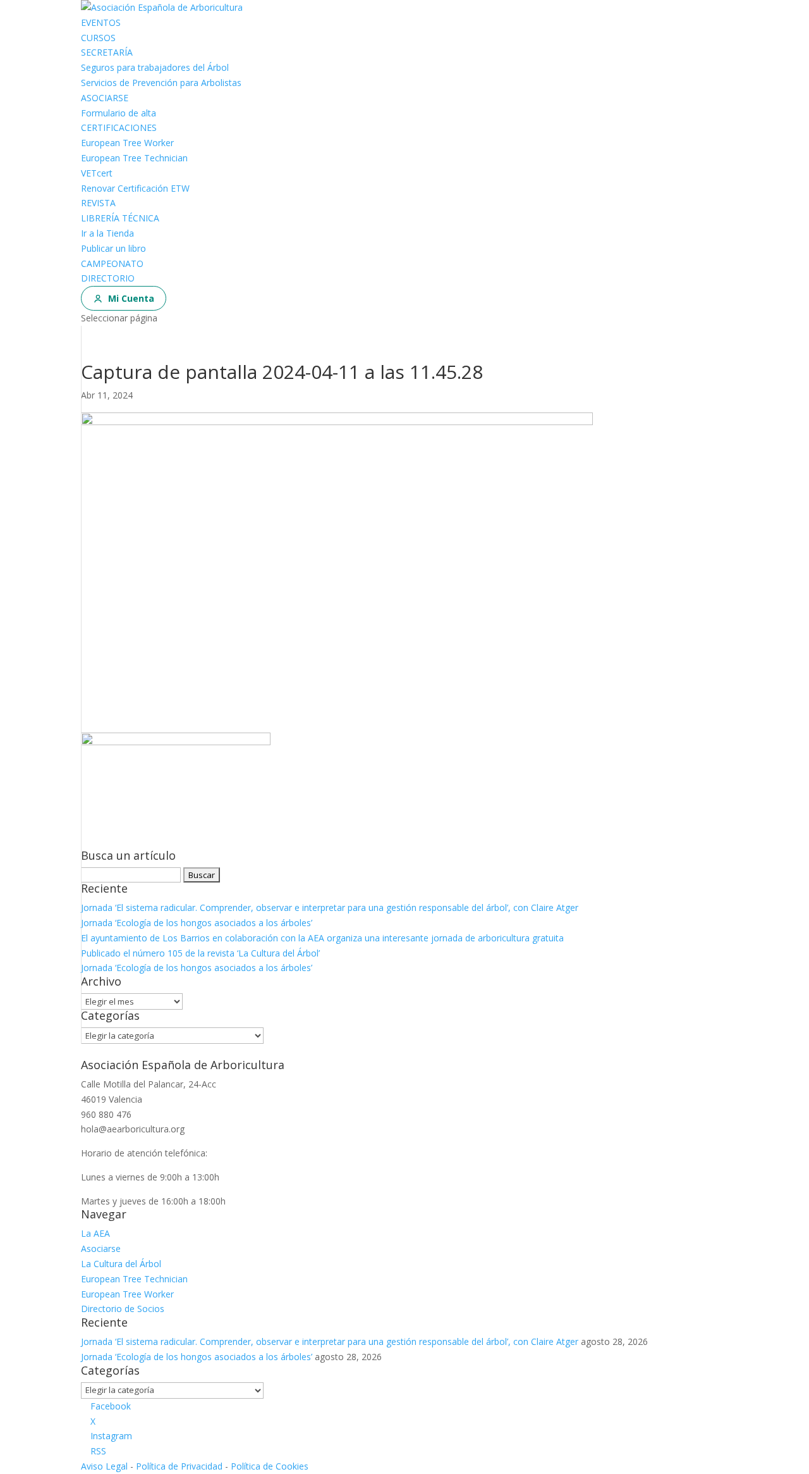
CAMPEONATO (112, 263)
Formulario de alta (118, 113)
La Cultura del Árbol (121, 1264)
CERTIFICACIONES (119, 127)
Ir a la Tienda (107, 233)
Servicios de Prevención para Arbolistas (161, 83)
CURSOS (98, 38)
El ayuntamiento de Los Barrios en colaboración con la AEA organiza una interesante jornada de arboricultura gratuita (322, 938)
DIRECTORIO (108, 278)
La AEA (95, 1233)
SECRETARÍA (107, 52)
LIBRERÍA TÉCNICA (120, 218)
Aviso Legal (104, 1466)
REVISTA (98, 203)
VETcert (97, 173)
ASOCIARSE (104, 98)
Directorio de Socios (122, 1309)
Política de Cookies (269, 1466)
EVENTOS (101, 22)
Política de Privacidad (179, 1466)
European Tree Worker (127, 143)
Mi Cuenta (131, 298)
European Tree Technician (134, 158)
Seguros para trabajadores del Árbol (155, 67)
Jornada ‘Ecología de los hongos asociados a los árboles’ (196, 923)
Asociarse (101, 1248)
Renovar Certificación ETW (135, 188)
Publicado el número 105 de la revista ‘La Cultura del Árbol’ (200, 953)
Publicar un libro (113, 248)
